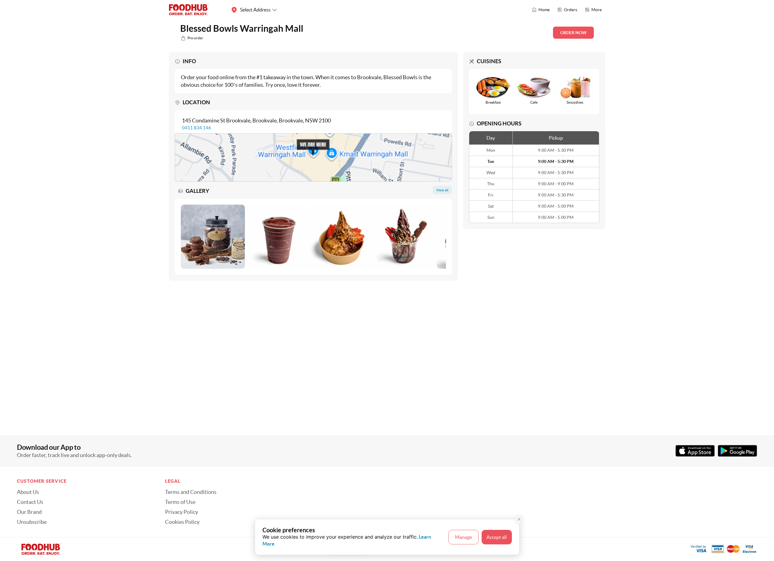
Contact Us (30, 502)
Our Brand (29, 512)
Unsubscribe (32, 522)
